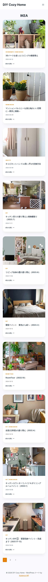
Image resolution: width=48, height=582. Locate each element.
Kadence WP (24, 575)
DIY (7, 213)
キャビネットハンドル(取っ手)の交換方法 (23, 164)
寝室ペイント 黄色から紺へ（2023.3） (23, 325)
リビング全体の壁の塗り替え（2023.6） (24, 272)
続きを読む (10, 63)
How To (8, 160)
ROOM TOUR (9, 374)
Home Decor (19, 52)
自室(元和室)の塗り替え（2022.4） (21, 430)
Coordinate (10, 52)
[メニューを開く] (43, 4)
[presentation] (24, 34)
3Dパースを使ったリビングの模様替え (22, 55)
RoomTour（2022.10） (16, 377)
